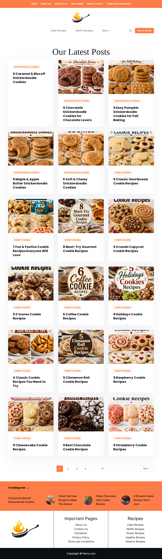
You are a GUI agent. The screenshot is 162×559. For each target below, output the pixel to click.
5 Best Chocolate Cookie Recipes (77, 447)
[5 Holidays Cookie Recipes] (131, 284)
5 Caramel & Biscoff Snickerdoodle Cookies (29, 78)
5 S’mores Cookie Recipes (27, 316)
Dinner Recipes (135, 533)
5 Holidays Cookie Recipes (127, 316)
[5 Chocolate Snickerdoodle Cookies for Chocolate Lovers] (81, 77)
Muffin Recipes (84, 30)
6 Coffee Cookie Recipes (76, 316)
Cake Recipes (58, 30)
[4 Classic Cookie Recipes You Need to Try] (30, 347)
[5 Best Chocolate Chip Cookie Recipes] (88, 500)
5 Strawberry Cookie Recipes (130, 447)
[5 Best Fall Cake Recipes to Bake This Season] (50, 500)
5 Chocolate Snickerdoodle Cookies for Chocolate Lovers (77, 113)
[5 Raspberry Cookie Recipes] (131, 347)
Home (34, 4)
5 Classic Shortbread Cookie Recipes (130, 181)
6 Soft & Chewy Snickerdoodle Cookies (75, 183)
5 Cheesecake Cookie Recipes (30, 447)
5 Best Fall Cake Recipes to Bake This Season (67, 500)
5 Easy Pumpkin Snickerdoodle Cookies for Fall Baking (126, 113)
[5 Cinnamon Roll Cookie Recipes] (81, 347)
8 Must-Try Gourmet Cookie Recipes (80, 249)
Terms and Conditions (119, 4)
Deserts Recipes (135, 541)
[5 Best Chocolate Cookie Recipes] (81, 414)
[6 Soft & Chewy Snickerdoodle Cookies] (81, 148)
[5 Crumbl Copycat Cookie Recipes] (131, 216)
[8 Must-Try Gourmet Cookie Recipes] (81, 216)
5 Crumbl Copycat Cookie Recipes (128, 249)
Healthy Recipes (135, 537)
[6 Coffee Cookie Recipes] (81, 284)
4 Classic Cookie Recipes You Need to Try (29, 381)
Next (145, 468)
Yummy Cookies (123, 172)
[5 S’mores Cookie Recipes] (30, 284)
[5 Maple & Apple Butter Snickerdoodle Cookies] (30, 148)
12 (102, 468)
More (105, 30)
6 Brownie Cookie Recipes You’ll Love (144, 500)
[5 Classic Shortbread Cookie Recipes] (131, 148)
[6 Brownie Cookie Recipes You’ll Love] (126, 500)
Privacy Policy (95, 4)
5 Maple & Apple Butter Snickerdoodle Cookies (30, 183)
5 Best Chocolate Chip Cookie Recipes (106, 500)
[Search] (130, 30)
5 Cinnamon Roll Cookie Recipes (76, 379)
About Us (46, 4)
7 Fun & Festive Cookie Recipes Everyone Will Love (31, 251)
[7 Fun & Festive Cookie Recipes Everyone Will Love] (30, 216)
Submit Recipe (144, 30)
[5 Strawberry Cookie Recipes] (131, 414)
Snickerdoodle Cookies (26, 67)
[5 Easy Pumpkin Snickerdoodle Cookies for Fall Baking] (131, 77)
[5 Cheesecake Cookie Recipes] (30, 414)
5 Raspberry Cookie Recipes (129, 379)
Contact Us (61, 4)
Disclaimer (77, 4)
